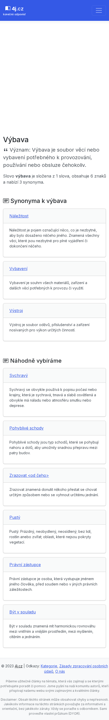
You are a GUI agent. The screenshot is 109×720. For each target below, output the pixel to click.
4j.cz (19, 666)
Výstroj (16, 310)
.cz (14, 11)
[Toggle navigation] (99, 10)
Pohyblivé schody (26, 428)
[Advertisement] (54, 78)
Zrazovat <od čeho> (29, 475)
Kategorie (49, 666)
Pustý (14, 517)
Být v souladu (22, 611)
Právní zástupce (25, 564)
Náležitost (18, 215)
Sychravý (18, 375)
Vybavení (18, 268)
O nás (60, 671)
